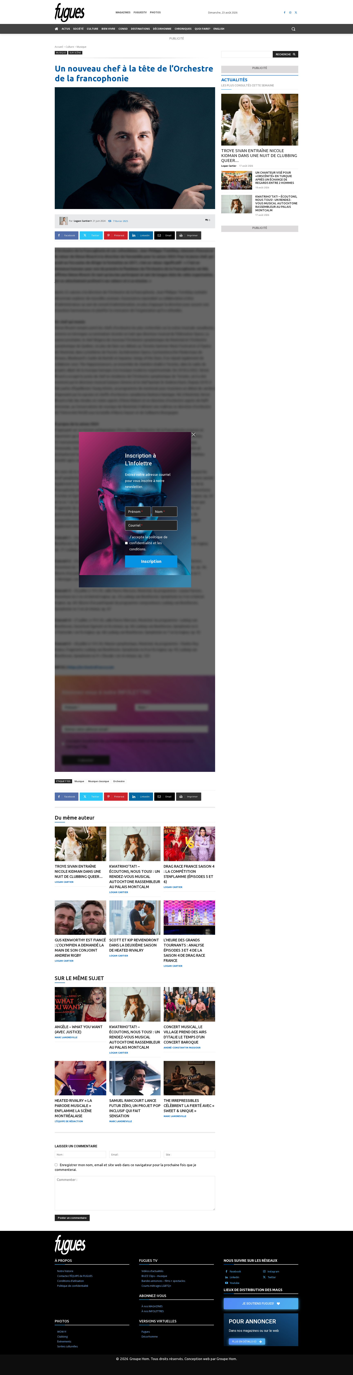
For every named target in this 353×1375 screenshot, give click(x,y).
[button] (293, 29)
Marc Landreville (66, 1037)
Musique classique (98, 781)
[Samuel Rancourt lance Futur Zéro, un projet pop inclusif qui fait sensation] (135, 1078)
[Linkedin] (226, 1277)
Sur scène (75, 52)
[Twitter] (296, 12)
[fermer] (193, 435)
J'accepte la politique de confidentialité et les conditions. (148, 543)
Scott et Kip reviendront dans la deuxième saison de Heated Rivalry (134, 945)
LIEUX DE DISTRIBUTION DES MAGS (253, 1290)
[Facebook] (284, 12)
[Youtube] (226, 1283)
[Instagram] (290, 12)
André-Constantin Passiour (182, 1047)
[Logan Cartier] (64, 221)
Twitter (272, 1277)
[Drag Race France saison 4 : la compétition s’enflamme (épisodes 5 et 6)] (189, 844)
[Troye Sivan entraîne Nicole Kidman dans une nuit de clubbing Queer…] (80, 844)
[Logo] (85, 12)
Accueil (59, 47)
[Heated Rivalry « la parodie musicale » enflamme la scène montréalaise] (80, 1078)
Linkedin (234, 1277)
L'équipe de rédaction (69, 1121)
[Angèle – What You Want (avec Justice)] (80, 1004)
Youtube (234, 1283)
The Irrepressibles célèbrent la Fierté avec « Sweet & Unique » (189, 1105)
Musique (81, 47)
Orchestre (119, 781)
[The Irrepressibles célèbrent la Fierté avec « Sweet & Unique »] (189, 1078)
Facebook (235, 1271)
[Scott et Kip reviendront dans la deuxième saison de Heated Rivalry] (135, 917)
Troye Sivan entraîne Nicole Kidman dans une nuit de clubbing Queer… (79, 871)
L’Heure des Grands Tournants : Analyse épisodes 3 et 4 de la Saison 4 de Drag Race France (184, 950)
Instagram (273, 1271)
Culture (70, 47)
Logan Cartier (82, 220)
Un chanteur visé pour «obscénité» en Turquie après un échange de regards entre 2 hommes (274, 177)
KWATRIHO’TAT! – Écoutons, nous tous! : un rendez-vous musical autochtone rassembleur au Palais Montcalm (134, 876)
